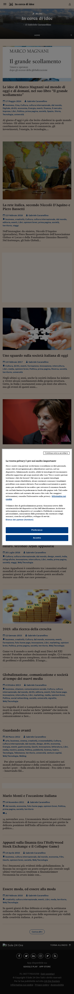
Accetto (37, 538)
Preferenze (37, 530)
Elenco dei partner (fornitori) (19, 520)
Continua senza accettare (56, 453)
